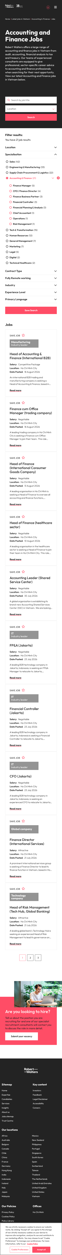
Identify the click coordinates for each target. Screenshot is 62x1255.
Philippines (37, 1144)
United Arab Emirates (42, 1183)
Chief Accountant (23, 213)
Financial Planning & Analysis (29, 207)
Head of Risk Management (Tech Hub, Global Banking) (30, 909)
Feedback (37, 1095)
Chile (4, 1153)
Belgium (5, 1144)
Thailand (36, 1174)
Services (5, 1103)
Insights (5, 1107)
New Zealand (38, 1140)
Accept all (41, 1249)
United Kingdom (39, 1187)
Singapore (36, 1153)
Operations (20, 218)
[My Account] (48, 7)
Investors (37, 1090)
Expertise (6, 1095)
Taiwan (35, 1170)
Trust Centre (7, 1120)
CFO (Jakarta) (20, 776)
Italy (4, 1187)
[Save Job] (23, 335)
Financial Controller (25, 202)
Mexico (35, 1135)
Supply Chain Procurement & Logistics (31, 172)
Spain (34, 1161)
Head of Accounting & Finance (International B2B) (30, 356)
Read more (15, 390)
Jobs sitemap (8, 1116)
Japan (4, 1192)
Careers (36, 1107)
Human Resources (21, 235)
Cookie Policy (32, 1244)
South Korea (37, 1157)
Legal (14, 251)
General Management (23, 240)
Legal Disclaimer (40, 1099)
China (4, 1157)
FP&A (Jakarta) (21, 645)
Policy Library (8, 1221)
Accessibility (38, 1103)
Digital (15, 257)
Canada (5, 1148)
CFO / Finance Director (27, 191)
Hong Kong (7, 1170)
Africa (4, 1135)
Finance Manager (24, 185)
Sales (15, 161)
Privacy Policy (8, 1212)
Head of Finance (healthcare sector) (31, 525)
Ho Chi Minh (38, 1212)
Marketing (17, 246)
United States (38, 1192)
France (5, 1161)
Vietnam (36, 1196)
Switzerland (37, 1166)
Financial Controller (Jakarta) (24, 711)
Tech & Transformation (23, 230)
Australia (6, 1140)
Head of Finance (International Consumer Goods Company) (28, 468)
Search (31, 117)
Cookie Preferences (19, 1249)
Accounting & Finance (23, 178)
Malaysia (6, 1196)
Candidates (7, 1099)
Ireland (5, 1183)
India (4, 1174)
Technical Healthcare (22, 262)
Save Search (31, 310)
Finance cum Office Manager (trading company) (31, 411)
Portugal (36, 1148)
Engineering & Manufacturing (27, 167)
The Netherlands (39, 1179)
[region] (31, 1239)
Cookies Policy (8, 1216)
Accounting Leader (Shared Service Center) (30, 580)
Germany (6, 1166)
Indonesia (6, 1179)
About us (6, 1112)
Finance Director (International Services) (27, 842)
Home (4, 1090)
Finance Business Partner (28, 196)
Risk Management (24, 223)
